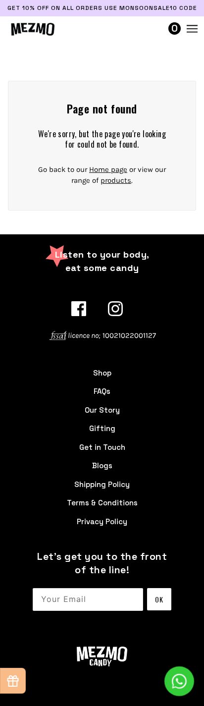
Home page (108, 169)
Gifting (102, 428)
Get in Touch (102, 447)
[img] (78, 308)
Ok (159, 599)
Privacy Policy (102, 521)
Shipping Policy (102, 484)
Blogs (102, 465)
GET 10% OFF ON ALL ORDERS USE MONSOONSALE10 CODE (102, 8)
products (116, 180)
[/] (42, 29)
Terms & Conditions (102, 502)
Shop (102, 373)
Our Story (102, 410)
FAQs (102, 391)
